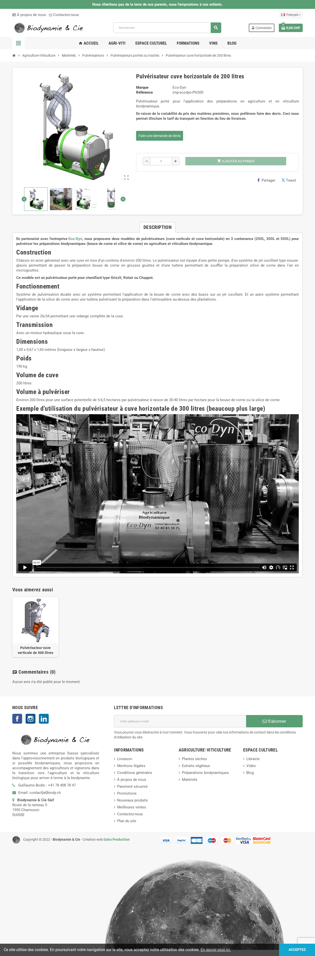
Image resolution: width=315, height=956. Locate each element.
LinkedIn (44, 719)
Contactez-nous (65, 15)
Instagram (30, 719)
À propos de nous (31, 15)
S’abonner (276, 721)
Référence (144, 92)
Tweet (291, 180)
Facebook (17, 719)
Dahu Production (117, 839)
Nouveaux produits (132, 800)
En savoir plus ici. (216, 949)
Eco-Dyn (75, 239)
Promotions (127, 793)
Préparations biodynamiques (205, 772)
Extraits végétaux (196, 766)
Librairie (253, 759)
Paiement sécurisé (132, 786)
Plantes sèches (194, 759)
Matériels (189, 779)
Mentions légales (131, 766)
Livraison (124, 759)
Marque (142, 87)
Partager (268, 180)
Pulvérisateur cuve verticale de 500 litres (35, 650)
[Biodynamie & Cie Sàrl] (49, 27)
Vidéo (251, 766)
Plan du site (126, 821)
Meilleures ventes (131, 807)
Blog (250, 772)
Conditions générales (134, 772)
